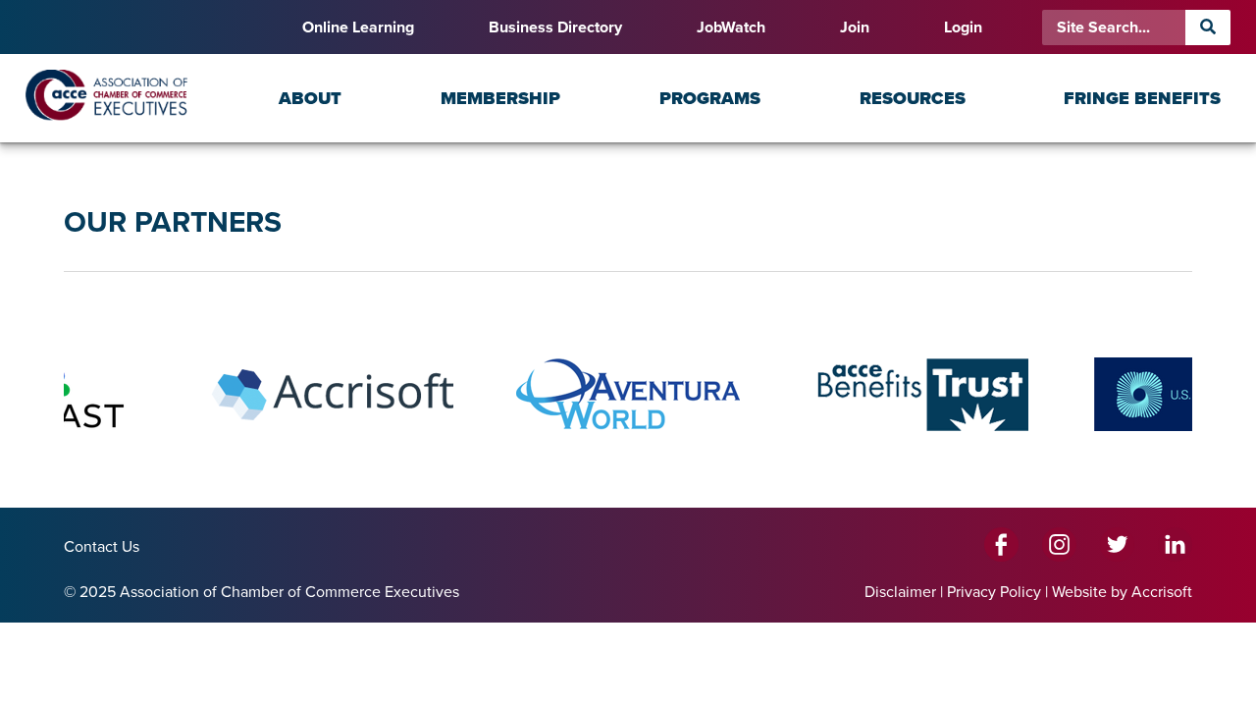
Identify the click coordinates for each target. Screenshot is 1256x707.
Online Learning (358, 27)
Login (963, 27)
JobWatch (731, 27)
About (310, 98)
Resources (913, 98)
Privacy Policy (994, 592)
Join (854, 27)
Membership (500, 98)
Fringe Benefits (1142, 98)
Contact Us (101, 547)
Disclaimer (900, 592)
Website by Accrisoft (1122, 592)
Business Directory (555, 27)
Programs (709, 98)
